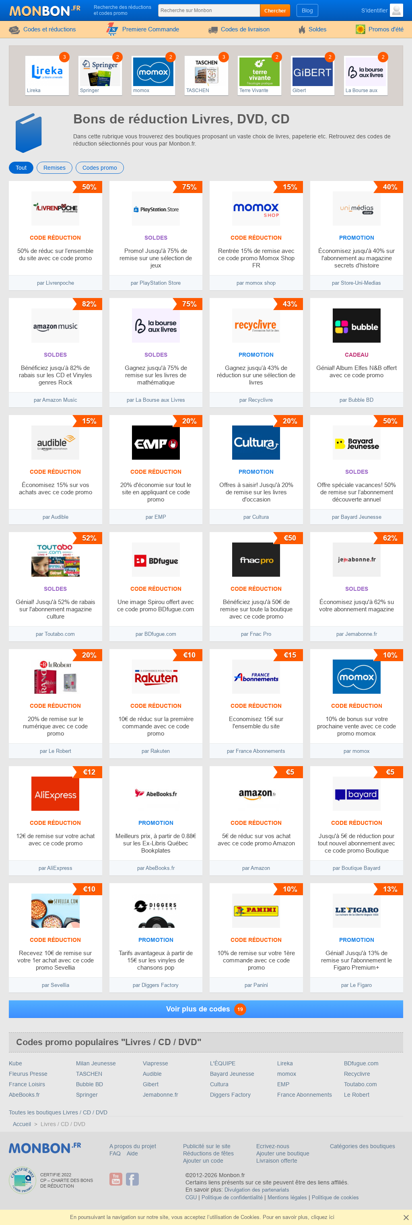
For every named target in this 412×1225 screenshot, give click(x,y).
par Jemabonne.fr (356, 634)
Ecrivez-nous (272, 1146)
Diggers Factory (230, 1094)
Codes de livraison (245, 29)
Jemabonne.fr (160, 1094)
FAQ (115, 1153)
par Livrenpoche (55, 283)
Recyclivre (357, 1074)
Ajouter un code (203, 1160)
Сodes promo (99, 167)
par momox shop (256, 283)
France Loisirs (27, 1084)
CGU (191, 1197)
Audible (152, 1074)
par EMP (156, 517)
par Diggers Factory (156, 985)
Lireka (34, 90)
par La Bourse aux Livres (156, 400)
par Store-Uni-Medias (356, 283)
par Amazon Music (55, 400)
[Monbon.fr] (45, 9)
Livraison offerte (276, 1160)
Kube (15, 1063)
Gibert (299, 90)
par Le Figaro (356, 985)
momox (141, 90)
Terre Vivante (253, 90)
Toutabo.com (360, 1084)
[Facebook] (133, 1179)
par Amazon (256, 868)
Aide (132, 1153)
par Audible (55, 517)
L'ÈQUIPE (222, 1063)
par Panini (256, 985)
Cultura (219, 1084)
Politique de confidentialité (232, 1197)
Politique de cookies (335, 1197)
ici (331, 1217)
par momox (357, 751)
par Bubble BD (356, 400)
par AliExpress (55, 868)
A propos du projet (132, 1146)
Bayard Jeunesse (232, 1074)
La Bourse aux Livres (361, 91)
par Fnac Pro (256, 634)
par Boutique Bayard (356, 868)
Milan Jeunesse (96, 1063)
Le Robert (356, 1094)
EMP (283, 1084)
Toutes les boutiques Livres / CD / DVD (58, 1112)
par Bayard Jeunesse (356, 517)
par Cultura (256, 517)
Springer (89, 90)
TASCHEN (197, 90)
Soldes (318, 29)
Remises (54, 167)
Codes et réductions (49, 29)
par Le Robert (55, 751)
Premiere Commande (150, 29)
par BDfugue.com (156, 634)
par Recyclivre (256, 400)
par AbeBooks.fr (156, 868)
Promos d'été (386, 29)
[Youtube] (116, 1179)
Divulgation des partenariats (257, 1190)
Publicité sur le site (207, 1146)
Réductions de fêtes (208, 1153)
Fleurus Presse (28, 1074)
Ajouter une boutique (282, 1153)
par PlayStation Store (156, 283)
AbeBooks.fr (24, 1094)
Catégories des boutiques (362, 1146)
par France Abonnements (256, 751)
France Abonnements (304, 1094)
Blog (307, 10)
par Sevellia (55, 985)
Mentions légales (287, 1197)
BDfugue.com (361, 1063)
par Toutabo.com (55, 634)
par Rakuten (156, 751)
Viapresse (155, 1063)
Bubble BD (89, 1084)
